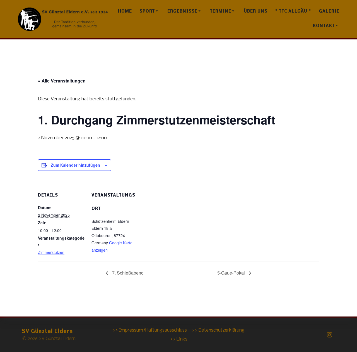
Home (125, 11)
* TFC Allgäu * (293, 11)
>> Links (178, 339)
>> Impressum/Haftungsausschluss (149, 330)
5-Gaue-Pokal (231, 273)
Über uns (255, 11)
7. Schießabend (127, 273)
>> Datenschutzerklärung (218, 330)
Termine (220, 11)
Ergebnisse (182, 11)
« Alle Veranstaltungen (62, 80)
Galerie (329, 11)
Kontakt (324, 26)
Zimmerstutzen (51, 252)
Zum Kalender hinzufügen (75, 165)
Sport (147, 11)
